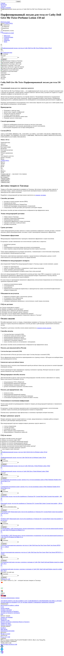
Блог (2, 614)
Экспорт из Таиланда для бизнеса (10, 612)
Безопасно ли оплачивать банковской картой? (15, 441)
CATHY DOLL (8, 23)
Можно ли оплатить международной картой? (15, 443)
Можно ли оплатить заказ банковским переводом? (16, 444)
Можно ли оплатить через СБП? (11, 440)
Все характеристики (6, 52)
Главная (3, 3)
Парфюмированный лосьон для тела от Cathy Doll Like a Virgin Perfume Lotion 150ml (25, 471)
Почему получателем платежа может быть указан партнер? (19, 446)
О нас (2, 607)
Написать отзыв (5, 175)
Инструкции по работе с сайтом (10, 605)
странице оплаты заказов (44, 328)
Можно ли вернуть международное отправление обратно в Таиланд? (21, 315)
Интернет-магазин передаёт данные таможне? (15, 312)
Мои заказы (4, 629)
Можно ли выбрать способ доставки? (12, 309)
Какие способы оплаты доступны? (12, 438)
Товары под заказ (5, 623)
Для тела (3, 6)
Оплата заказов (5, 608)
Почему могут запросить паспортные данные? (15, 310)
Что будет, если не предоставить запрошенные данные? (18, 313)
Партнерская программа (7, 630)
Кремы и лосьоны (6, 7)
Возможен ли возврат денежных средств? (14, 447)
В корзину (3, 59)
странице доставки (40, 195)
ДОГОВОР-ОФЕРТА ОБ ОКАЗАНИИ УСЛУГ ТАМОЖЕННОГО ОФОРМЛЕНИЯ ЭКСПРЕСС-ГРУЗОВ (31, 601)
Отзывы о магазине (6, 610)
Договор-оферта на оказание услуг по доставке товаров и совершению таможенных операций (27, 602)
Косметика (4, 4)
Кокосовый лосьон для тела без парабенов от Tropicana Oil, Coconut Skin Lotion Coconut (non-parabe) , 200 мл (31, 503)
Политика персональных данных (10, 598)
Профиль (3, 627)
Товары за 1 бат (5, 620)
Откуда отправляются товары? (10, 307)
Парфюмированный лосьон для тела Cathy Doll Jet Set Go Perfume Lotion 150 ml (23, 457)
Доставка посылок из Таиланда (9, 611)
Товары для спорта (6, 624)
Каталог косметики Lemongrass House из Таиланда (15, 621)
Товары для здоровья (6, 617)
